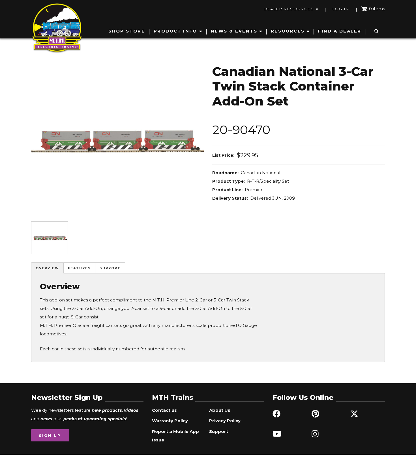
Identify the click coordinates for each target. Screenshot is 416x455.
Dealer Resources (289, 9)
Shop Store (126, 31)
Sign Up (50, 435)
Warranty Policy (170, 420)
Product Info (175, 31)
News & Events (234, 31)
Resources (288, 31)
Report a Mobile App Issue (175, 436)
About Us (219, 410)
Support (110, 268)
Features (79, 268)
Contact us (164, 410)
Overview (47, 268)
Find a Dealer (339, 31)
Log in (341, 9)
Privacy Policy (225, 420)
